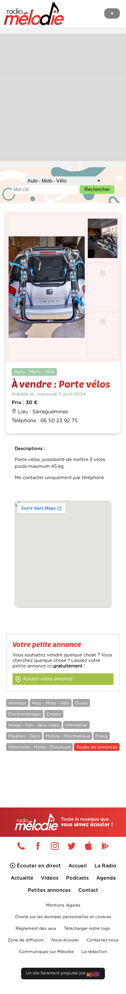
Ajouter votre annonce (47, 679)
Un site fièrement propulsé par (56, 973)
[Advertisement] (63, 97)
